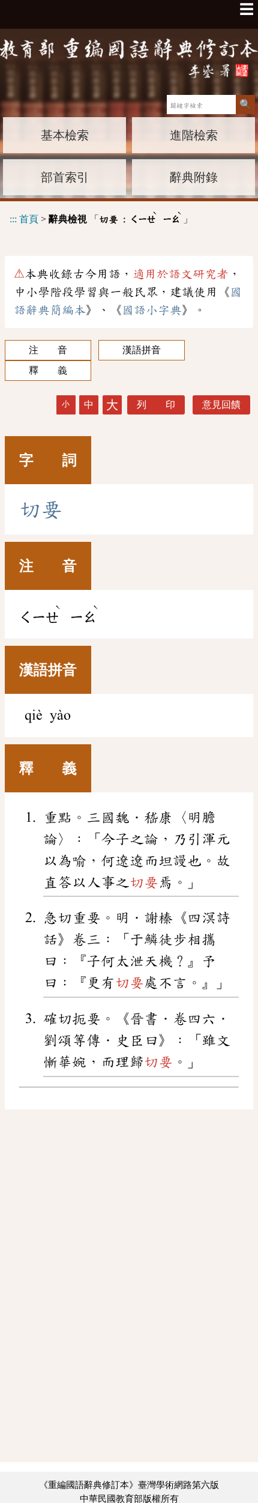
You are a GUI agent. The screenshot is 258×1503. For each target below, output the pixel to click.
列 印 (156, 404)
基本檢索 (65, 135)
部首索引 (65, 177)
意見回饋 (221, 404)
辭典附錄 (194, 177)
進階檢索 (194, 135)
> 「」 (101, 217)
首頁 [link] (28, 219)
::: (13, 219)
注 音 (48, 350)
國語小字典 (152, 310)
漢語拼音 (141, 350)
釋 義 (48, 370)
